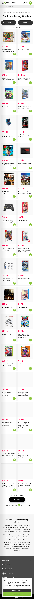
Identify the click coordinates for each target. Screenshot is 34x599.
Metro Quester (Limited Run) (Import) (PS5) (24, 107)
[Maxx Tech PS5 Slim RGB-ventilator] (8, 266)
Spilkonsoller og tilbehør (24, 12)
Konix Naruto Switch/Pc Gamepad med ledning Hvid (24, 485)
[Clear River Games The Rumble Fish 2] (8, 236)
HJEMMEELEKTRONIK (12, 12)
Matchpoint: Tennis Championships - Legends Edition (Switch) (25, 394)
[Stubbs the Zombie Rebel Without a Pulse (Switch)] (25, 441)
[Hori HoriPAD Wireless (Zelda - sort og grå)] (8, 207)
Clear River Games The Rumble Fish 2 (8, 249)
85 (21, 505)
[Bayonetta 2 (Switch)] (25, 266)
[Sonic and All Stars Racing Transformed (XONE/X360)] (25, 321)
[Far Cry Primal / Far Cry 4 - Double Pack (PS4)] (25, 179)
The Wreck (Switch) (23, 220)
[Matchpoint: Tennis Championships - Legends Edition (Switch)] (25, 379)
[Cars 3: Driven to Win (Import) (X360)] (8, 351)
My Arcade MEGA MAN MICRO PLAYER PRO (8, 135)
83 (16, 505)
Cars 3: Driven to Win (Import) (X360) (7, 364)
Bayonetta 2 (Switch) (24, 278)
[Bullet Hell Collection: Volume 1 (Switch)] (25, 65)
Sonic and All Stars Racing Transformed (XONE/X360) (23, 335)
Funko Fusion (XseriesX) (24, 364)
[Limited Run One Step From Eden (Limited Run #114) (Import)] (25, 236)
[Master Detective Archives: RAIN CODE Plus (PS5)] (8, 379)
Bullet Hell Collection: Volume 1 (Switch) (24, 78)
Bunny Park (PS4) (7, 106)
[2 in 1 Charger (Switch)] (8, 321)
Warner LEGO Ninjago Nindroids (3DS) (8, 164)
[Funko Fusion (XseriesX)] (25, 351)
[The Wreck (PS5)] (25, 294)
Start (5, 12)
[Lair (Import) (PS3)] (8, 294)
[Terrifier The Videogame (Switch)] (25, 122)
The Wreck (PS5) (22, 307)
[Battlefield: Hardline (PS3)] (8, 179)
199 (29, 505)
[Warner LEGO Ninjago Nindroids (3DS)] (8, 150)
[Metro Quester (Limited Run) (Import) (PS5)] (25, 93)
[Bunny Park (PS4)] (8, 93)
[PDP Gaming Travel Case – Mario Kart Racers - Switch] (8, 409)
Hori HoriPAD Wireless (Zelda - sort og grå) (8, 221)
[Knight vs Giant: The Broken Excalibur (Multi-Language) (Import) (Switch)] (25, 409)
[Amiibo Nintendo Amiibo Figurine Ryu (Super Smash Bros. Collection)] (8, 471)
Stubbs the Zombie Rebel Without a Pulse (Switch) (24, 455)
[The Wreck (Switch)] (25, 207)
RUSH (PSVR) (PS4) (23, 49)
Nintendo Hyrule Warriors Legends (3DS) (8, 50)
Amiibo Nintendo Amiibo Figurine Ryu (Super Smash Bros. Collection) (8, 485)
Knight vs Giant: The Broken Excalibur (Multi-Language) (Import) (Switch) (24, 425)
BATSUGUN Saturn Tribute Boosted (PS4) (8, 78)
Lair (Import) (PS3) (7, 307)
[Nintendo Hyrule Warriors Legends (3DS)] (8, 36)
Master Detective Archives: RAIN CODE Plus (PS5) (8, 394)
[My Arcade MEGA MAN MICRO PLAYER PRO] (8, 122)
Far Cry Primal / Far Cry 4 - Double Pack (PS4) (24, 192)
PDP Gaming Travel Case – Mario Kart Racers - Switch (7, 424)
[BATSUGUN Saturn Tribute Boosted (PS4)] (8, 65)
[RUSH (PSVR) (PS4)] (25, 36)
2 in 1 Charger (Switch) (8, 334)
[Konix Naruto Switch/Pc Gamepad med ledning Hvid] (25, 471)
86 (24, 505)
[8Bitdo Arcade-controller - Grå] (25, 150)
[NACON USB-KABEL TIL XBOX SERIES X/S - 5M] (8, 441)
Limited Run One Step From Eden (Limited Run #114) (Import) (24, 250)
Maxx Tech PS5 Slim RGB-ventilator (7, 279)
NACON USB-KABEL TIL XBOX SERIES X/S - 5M (8, 454)
